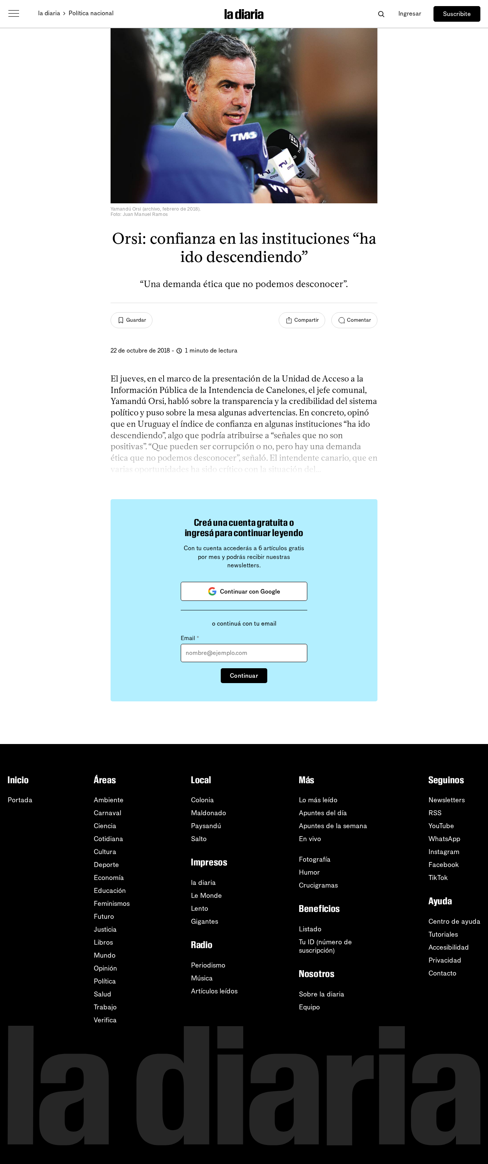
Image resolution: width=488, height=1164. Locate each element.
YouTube (441, 826)
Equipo (309, 1007)
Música (202, 978)
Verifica (105, 1020)
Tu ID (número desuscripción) (325, 946)
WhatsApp (444, 839)
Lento (199, 908)
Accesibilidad (449, 947)
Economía (109, 877)
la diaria (49, 13)
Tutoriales (443, 934)
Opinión (105, 968)
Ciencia (105, 826)
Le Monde (206, 895)
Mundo (105, 955)
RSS (435, 813)
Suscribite (457, 14)
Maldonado (208, 813)
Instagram (444, 852)
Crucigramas (318, 885)
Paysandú (206, 826)
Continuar (244, 675)
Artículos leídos (214, 991)
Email (190, 638)
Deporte (106, 865)
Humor (309, 872)
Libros (103, 942)
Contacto (442, 973)
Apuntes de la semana (333, 826)
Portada (20, 800)
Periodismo (208, 965)
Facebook (444, 865)
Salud (102, 994)
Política (105, 981)
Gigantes (204, 921)
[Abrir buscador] (381, 13)
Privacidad (445, 960)
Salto (199, 839)
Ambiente (109, 800)
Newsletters (447, 800)
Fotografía (315, 859)
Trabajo (105, 1007)
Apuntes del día (323, 813)
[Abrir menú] (14, 14)
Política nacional (91, 13)
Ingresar (409, 13)
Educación (110, 890)
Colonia (202, 800)
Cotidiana (108, 839)
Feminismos (112, 903)
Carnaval (107, 813)
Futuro (104, 916)
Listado (310, 929)
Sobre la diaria (321, 994)
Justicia (105, 929)
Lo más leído (318, 800)
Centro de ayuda (454, 921)
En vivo (310, 839)
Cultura (105, 852)
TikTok (438, 877)
